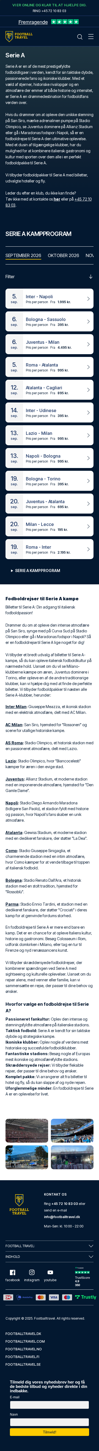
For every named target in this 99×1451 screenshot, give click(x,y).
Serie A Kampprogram (37, 570)
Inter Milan (16, 706)
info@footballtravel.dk (62, 1217)
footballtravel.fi (22, 1357)
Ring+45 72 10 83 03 (49, 11)
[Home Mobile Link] (19, 36)
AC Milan (14, 724)
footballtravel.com (25, 1341)
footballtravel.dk (23, 1334)
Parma (12, 904)
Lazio (11, 761)
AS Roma (14, 742)
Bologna (14, 880)
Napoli (12, 803)
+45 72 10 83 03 (64, 1204)
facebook (13, 1280)
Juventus (15, 779)
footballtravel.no (24, 1349)
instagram (32, 1280)
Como (11, 850)
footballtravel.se (23, 1364)
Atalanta (14, 832)
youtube (50, 1280)
